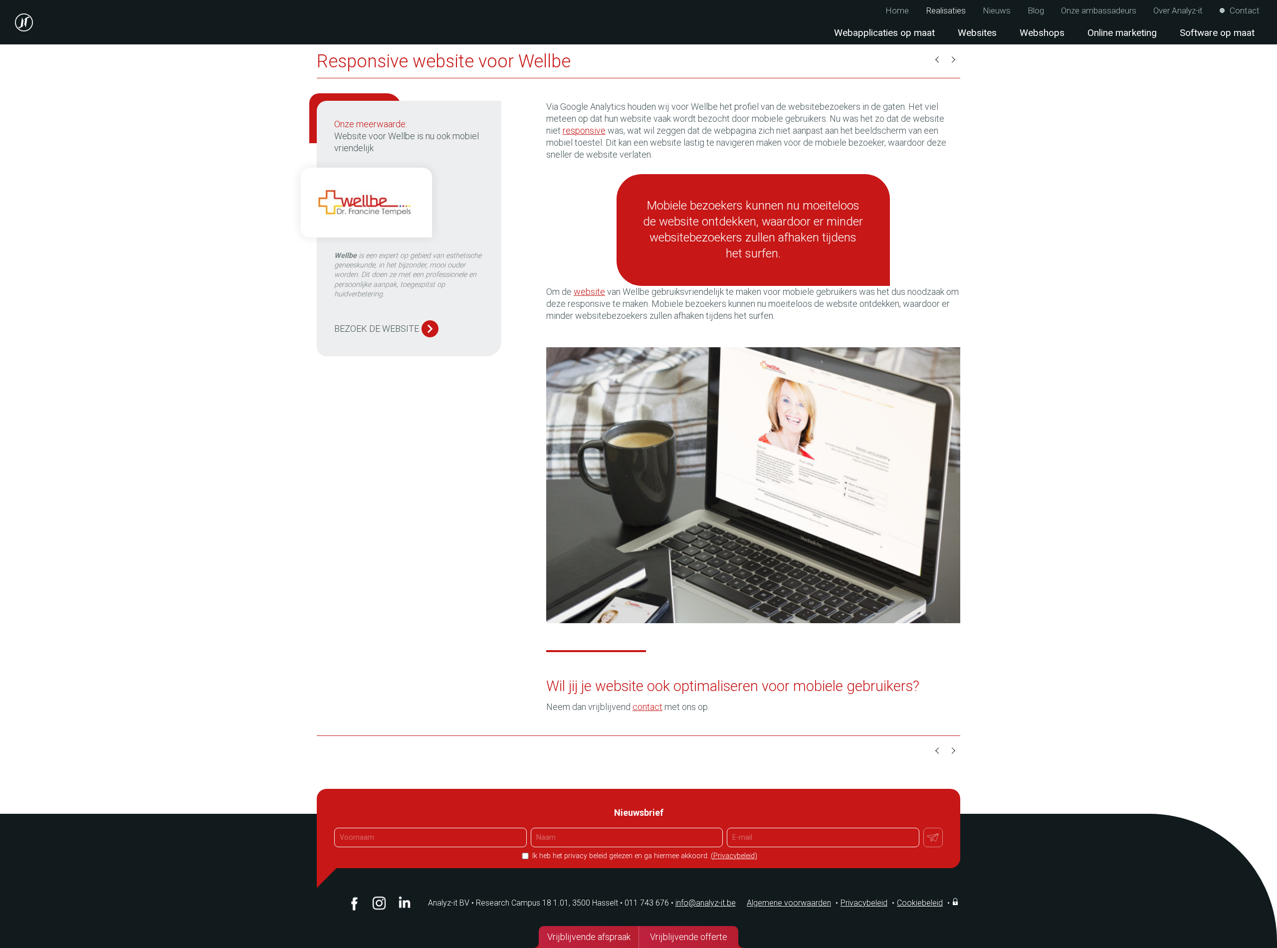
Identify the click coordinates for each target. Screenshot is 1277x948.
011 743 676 (649, 903)
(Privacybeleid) (734, 856)
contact (647, 707)
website (589, 291)
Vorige (937, 59)
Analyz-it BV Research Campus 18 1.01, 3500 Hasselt (523, 903)
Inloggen (956, 902)
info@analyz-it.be (705, 903)
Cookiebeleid (920, 903)
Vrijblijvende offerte (688, 937)
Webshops (1042, 32)
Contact (1245, 10)
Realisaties (946, 10)
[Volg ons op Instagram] (379, 903)
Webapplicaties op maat (884, 32)
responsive (584, 130)
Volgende (952, 59)
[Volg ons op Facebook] (354, 903)
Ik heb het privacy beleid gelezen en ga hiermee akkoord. (643, 856)
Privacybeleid (864, 903)
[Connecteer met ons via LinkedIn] (404, 903)
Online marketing (1122, 32)
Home (897, 10)
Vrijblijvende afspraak (589, 937)
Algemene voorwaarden (789, 903)
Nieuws (997, 10)
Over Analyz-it (1178, 10)
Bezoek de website (376, 328)
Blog (1036, 10)
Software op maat (1217, 32)
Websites (977, 32)
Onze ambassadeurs (1098, 10)
